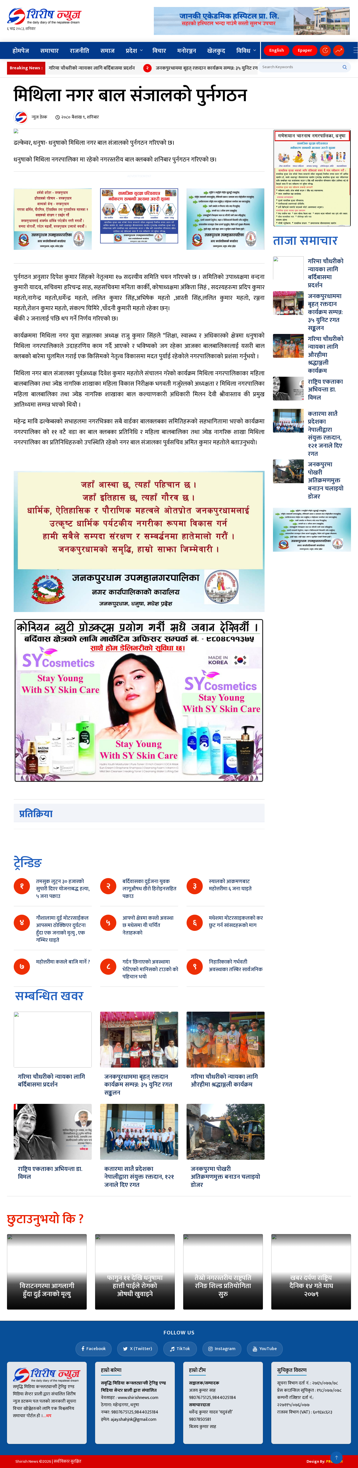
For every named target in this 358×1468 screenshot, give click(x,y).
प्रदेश (131, 51)
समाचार (49, 51)
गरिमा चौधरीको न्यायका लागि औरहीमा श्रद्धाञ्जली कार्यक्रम (224, 1081)
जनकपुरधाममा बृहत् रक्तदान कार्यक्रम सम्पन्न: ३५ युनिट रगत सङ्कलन (188, 68)
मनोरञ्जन (186, 51)
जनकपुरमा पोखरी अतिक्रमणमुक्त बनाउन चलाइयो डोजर (225, 1177)
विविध (243, 51)
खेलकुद (216, 51)
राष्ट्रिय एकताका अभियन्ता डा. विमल (50, 1173)
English (276, 50)
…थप (47, 1416)
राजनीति (79, 51)
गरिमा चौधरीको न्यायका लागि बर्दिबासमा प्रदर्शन (65, 68)
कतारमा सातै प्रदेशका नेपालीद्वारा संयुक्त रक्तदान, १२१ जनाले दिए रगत (139, 1177)
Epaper (305, 50)
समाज (107, 51)
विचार (159, 51)
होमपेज (21, 51)
